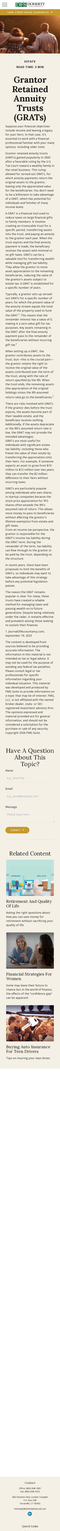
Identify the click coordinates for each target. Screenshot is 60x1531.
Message (11, 807)
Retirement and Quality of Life (29, 903)
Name (9, 770)
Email (9, 788)
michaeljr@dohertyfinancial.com (30, 1508)
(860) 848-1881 (33, 1488)
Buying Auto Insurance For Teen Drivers (28, 1049)
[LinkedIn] (30, 1514)
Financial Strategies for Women (29, 976)
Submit (15, 830)
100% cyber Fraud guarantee (28, 12)
